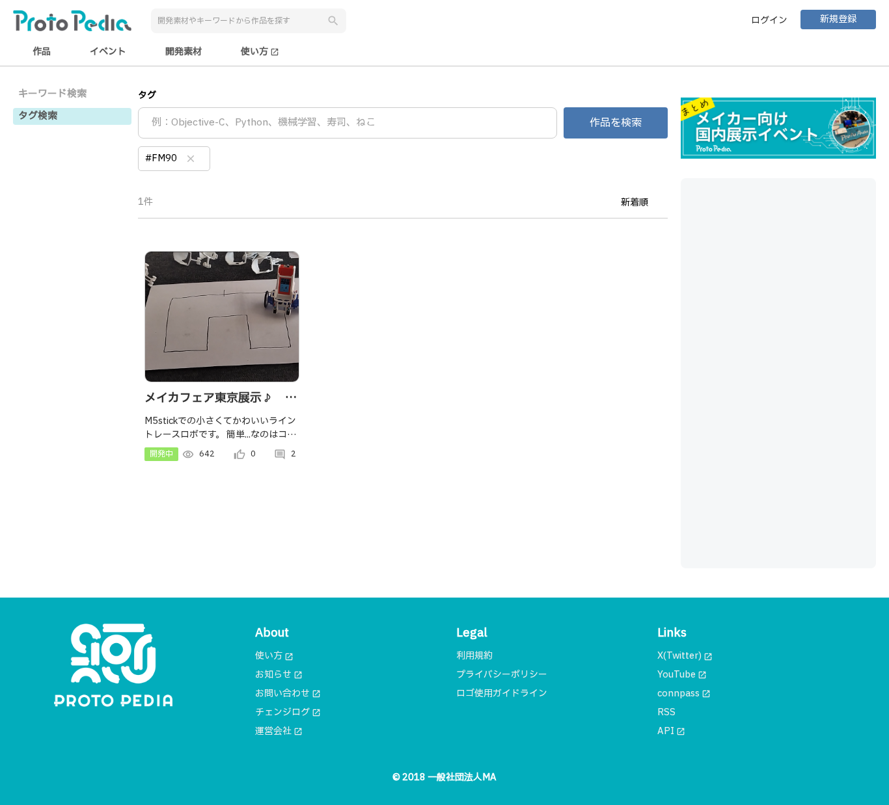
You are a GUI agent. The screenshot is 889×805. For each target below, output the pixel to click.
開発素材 (183, 52)
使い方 (260, 52)
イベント (108, 52)
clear (191, 159)
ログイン (769, 20)
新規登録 (838, 19)
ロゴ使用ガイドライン (501, 693)
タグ (147, 95)
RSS (666, 712)
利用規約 (474, 656)
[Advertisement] (778, 373)
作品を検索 (616, 123)
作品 (42, 52)
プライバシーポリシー (501, 674)
